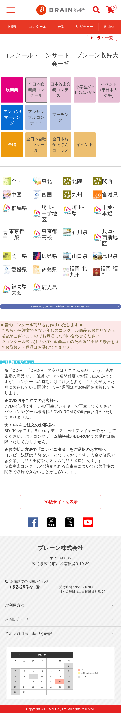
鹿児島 (49, 287)
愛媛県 (19, 269)
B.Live (109, 27)
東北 (47, 181)
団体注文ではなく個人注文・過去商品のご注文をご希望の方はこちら (60, 306)
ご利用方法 (14, 605)
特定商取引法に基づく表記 (28, 633)
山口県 (79, 256)
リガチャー (84, 27)
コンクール (37, 27)
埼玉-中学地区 (49, 213)
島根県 (110, 256)
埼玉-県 (78, 210)
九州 (77, 195)
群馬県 (19, 208)
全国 (16, 181)
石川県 (79, 232)
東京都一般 (17, 234)
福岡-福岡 (109, 272)
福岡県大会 (19, 289)
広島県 (49, 256)
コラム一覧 (103, 38)
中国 (16, 195)
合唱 (61, 27)
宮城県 (110, 195)
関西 (107, 181)
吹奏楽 (12, 27)
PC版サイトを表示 (60, 502)
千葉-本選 (108, 210)
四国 (47, 195)
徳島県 (49, 269)
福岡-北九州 (78, 272)
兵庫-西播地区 (110, 237)
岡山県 (19, 256)
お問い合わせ (17, 619)
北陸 (77, 181)
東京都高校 (49, 234)
